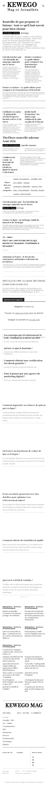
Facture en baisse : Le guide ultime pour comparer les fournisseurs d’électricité (34, 62)
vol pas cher (34, 319)
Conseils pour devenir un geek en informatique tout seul (34, 689)
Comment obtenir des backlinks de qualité (23, 540)
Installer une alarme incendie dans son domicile (24, 282)
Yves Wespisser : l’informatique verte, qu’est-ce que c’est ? (13, 682)
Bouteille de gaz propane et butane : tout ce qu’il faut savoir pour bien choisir (23, 25)
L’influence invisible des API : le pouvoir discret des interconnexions (13, 659)
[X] (33, 765)
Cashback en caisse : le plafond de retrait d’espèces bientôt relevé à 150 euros (12, 116)
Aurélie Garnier (28, 145)
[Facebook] (33, 757)
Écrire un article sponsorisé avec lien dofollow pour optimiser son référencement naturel (21, 497)
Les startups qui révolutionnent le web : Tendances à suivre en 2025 (23, 336)
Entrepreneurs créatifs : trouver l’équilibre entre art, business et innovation (35, 633)
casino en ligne (22, 313)
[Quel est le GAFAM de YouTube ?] (24, 566)
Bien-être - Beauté (9, 208)
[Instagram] (33, 759)
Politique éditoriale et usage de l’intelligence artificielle (24, 782)
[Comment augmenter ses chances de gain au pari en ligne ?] (24, 391)
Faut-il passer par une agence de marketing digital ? (22, 375)
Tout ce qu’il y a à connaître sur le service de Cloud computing (13, 675)
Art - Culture (8, 237)
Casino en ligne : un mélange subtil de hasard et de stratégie (21, 221)
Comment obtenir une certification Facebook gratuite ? (23, 362)
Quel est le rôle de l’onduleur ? (31, 674)
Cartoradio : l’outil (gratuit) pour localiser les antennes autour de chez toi (35, 666)
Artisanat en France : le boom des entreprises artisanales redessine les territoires (20, 259)
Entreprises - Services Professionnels (12, 607)
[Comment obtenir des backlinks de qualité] (24, 526)
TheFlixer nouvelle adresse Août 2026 (21, 139)
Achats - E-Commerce (11, 145)
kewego (25, 33)
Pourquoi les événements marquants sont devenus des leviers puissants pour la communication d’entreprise (34, 615)
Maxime (6, 250)
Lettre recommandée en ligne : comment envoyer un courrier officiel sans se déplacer (12, 634)
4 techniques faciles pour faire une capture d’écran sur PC (34, 682)
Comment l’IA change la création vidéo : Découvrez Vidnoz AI (13, 652)
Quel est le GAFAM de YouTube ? (18, 580)
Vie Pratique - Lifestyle (11, 33)
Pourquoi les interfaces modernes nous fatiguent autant (34, 659)
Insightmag (29, 306)
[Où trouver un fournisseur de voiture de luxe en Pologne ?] (24, 437)
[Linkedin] (33, 762)
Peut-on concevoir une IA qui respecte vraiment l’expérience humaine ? (21, 243)
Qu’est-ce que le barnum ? (18, 348)
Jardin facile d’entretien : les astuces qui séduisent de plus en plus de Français (34, 116)
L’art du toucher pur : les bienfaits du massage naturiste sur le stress (12, 61)
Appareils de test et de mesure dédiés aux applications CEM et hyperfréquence (11, 667)
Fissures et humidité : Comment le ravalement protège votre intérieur (12, 613)
